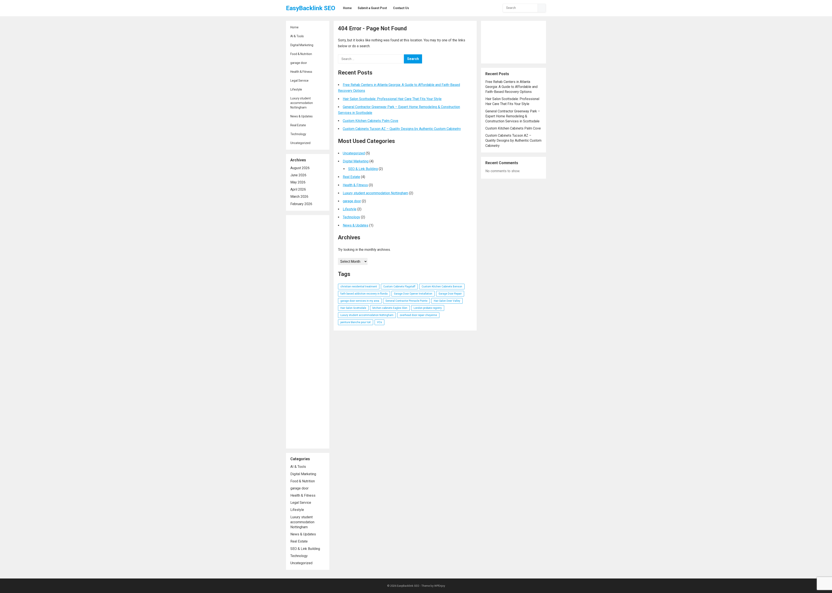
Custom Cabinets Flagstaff (399, 286)
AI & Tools (297, 36)
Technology (298, 134)
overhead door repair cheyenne (418, 315)
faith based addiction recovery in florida (364, 293)
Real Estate (298, 125)
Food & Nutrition (301, 54)
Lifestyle (296, 89)
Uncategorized (300, 143)
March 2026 (299, 196)
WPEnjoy (439, 585)
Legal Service (299, 80)
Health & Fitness (301, 71)
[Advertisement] (307, 331)
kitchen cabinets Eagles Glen (389, 307)
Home (294, 27)
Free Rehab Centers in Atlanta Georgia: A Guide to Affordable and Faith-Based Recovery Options (511, 87)
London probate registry (428, 307)
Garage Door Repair (450, 293)
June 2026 (298, 175)
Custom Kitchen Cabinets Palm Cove (370, 121)
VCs (379, 322)
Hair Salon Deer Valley (447, 300)
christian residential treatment (358, 286)
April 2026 (298, 189)
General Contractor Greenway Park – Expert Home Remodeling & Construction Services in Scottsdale (512, 116)
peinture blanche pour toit (355, 322)
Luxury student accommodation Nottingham (301, 103)
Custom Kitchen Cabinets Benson (442, 286)
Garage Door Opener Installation (413, 293)
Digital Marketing (301, 45)
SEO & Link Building (305, 549)
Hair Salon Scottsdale (353, 307)
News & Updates (301, 116)
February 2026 (301, 204)
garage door (298, 63)
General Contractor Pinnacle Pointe (406, 300)
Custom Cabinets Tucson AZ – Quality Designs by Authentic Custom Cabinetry (402, 129)
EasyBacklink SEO (310, 8)
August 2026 (300, 168)
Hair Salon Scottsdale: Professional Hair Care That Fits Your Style (392, 99)
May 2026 (298, 182)
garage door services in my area (359, 300)
